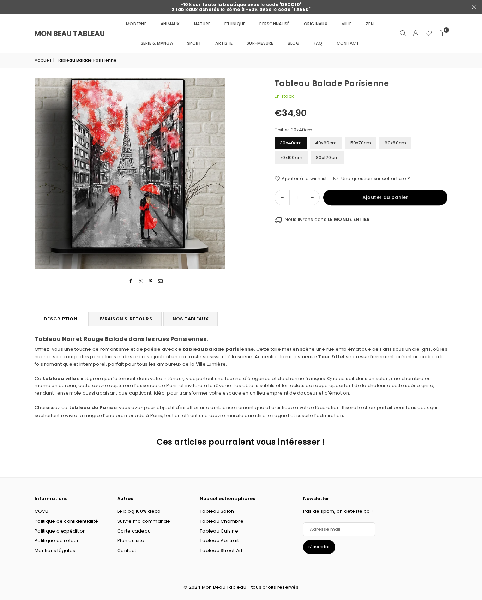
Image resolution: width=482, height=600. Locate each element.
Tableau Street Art (221, 550)
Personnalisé (274, 24)
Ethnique (234, 24)
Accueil (43, 60)
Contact (348, 43)
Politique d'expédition (60, 531)
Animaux (170, 24)
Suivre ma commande (143, 521)
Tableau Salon (217, 511)
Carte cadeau (134, 531)
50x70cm (361, 142)
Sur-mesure (260, 43)
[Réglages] (415, 33)
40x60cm (326, 142)
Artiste (224, 43)
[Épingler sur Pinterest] (150, 281)
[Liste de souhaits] (428, 33)
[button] (441, 33)
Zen (370, 24)
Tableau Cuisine (219, 531)
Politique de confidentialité (66, 521)
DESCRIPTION (60, 319)
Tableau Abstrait (219, 540)
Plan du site (130, 540)
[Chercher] (403, 33)
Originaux (315, 24)
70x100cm (291, 157)
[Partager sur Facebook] (130, 281)
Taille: (294, 129)
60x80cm (395, 142)
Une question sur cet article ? (375, 178)
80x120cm (327, 157)
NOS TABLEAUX (191, 319)
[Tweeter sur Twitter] (140, 281)
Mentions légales (55, 550)
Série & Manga (157, 43)
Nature (202, 24)
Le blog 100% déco (139, 511)
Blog (294, 43)
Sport (194, 43)
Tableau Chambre (221, 521)
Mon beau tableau (70, 33)
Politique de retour (57, 540)
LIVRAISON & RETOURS (124, 319)
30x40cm (291, 142)
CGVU (41, 511)
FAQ (318, 43)
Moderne (136, 24)
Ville (346, 24)
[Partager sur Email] (160, 281)
